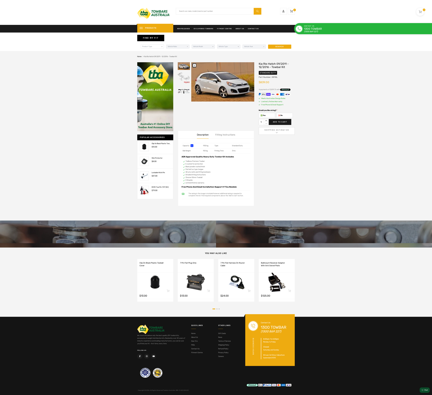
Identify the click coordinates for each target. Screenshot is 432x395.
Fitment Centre (224, 28)
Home (139, 57)
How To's (194, 341)
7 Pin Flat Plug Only (188, 263)
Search (279, 47)
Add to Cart (280, 122)
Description (203, 134)
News (220, 337)
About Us (240, 28)
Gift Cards (222, 333)
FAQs (193, 345)
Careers (221, 356)
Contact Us (253, 28)
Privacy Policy (223, 353)
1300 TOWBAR (313, 28)
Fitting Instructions (225, 134)
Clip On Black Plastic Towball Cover (164, 144)
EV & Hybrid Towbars (203, 28)
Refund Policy (223, 349)
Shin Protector (157, 158)
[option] (222, 82)
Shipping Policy (223, 345)
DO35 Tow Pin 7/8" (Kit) (160, 187)
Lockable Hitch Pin (158, 173)
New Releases (183, 28)
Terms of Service (224, 341)
